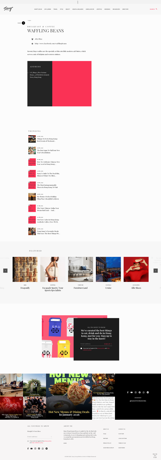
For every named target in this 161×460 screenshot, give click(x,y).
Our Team (121, 433)
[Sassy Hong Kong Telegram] (148, 392)
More (65, 443)
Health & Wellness (77, 9)
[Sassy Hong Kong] (8, 9)
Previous (5, 276)
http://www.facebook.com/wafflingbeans (51, 43)
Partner (105, 438)
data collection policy (37, 442)
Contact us (121, 429)
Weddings (107, 9)
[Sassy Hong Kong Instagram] (135, 392)
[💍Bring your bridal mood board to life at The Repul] (34, 385)
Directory (125, 9)
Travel (55, 9)
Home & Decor (90, 9)
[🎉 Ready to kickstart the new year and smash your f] (11, 385)
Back (29, 20)
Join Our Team (122, 438)
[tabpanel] (44, 139)
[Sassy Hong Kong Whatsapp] (144, 392)
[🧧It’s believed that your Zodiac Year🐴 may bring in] (11, 408)
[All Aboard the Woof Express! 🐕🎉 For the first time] (103, 408)
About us (106, 429)
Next (156, 276)
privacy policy (101, 348)
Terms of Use (122, 443)
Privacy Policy (107, 443)
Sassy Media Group (108, 447)
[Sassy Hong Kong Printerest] (140, 392)
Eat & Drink (47, 9)
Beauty (68, 9)
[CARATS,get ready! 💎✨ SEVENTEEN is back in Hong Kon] (34, 408)
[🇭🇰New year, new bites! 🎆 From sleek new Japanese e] (103, 385)
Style (61, 9)
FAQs (104, 433)
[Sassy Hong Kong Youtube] (132, 392)
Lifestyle (99, 9)
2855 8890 (38, 39)
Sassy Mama (121, 447)
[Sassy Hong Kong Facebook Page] (127, 392)
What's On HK (38, 9)
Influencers (116, 9)
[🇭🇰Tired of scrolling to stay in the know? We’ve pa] (69, 397)
